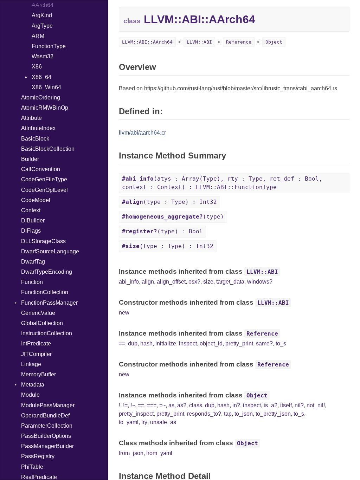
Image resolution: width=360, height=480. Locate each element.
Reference (238, 42)
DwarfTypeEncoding (46, 272)
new (124, 313)
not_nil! (316, 405)
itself (286, 405)
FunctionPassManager (49, 303)
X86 (37, 67)
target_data (230, 282)
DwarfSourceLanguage (50, 251)
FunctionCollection (44, 292)
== (122, 343)
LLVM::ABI (199, 42)
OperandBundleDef (45, 416)
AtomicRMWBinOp (44, 108)
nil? (299, 405)
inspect (188, 343)
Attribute (31, 118)
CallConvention (40, 169)
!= (125, 405)
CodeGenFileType (44, 179)
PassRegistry (37, 456)
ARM (38, 36)
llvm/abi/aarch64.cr (142, 133)
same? (264, 343)
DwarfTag (33, 262)
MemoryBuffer (38, 374)
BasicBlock (35, 139)
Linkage (31, 364)
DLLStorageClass (43, 241)
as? (181, 405)
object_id (211, 343)
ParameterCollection (46, 426)
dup (132, 343)
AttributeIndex (38, 128)
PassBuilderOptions (46, 436)
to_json (243, 414)
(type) (173, 216)
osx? (194, 282)
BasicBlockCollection (48, 149)
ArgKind (42, 15)
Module (30, 395)
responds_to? (204, 414)
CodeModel (35, 200)
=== (151, 405)
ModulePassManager (48, 405)
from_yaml (159, 453)
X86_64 (41, 77)
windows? (259, 282)
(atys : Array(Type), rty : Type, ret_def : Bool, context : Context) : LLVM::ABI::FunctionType (222, 182)
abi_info (129, 282)
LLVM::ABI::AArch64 (147, 42)
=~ (162, 405)
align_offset (171, 282)
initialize (165, 343)
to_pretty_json (273, 414)
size (208, 282)
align (148, 282)
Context (30, 210)
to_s (281, 343)
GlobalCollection (42, 323)
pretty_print (239, 343)
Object (273, 42)
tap (228, 414)
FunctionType (49, 46)
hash (146, 343)
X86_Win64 (46, 87)
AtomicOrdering (40, 97)
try (144, 422)
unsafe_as (163, 422)
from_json (131, 453)
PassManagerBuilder (47, 446)
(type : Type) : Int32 (169, 202)
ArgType (42, 26)
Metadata (32, 385)
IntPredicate (36, 343)
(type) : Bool (162, 231)
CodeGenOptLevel (44, 190)
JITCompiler (36, 354)
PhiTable (32, 467)
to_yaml (129, 422)
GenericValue (38, 313)
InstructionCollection (46, 333)
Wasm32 (42, 56)
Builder (30, 159)
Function (32, 282)
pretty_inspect (136, 414)
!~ (132, 405)
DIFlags (31, 231)
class (195, 405)
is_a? (270, 405)
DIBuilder (33, 220)
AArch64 (42, 5)
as (171, 405)
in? (236, 405)
